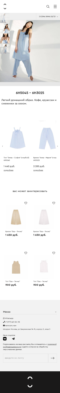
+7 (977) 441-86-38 (12, 322)
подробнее (8, 170)
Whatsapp (9, 318)
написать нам (10, 325)
